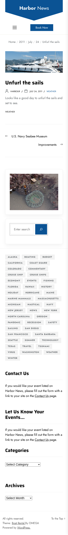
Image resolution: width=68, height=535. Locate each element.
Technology (50, 340)
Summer (30, 340)
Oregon (42, 316)
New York (50, 310)
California (15, 262)
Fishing (49, 280)
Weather (51, 91)
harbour (15, 91)
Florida (13, 286)
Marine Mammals (19, 298)
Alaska (12, 257)
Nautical (34, 304)
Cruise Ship (15, 274)
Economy (14, 280)
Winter (12, 358)
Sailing (13, 328)
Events (32, 280)
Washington (30, 352)
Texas (12, 346)
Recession (34, 322)
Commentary (37, 268)
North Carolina (19, 316)
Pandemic (14, 322)
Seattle (13, 340)
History (46, 286)
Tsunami (44, 346)
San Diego (32, 328)
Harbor (34, 8)
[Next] (51, 192)
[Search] (41, 229)
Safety (52, 322)
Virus (11, 352)
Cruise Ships (38, 274)
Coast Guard (38, 262)
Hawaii (29, 286)
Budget (47, 257)
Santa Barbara (45, 334)
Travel (26, 346)
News (33, 310)
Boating (30, 257)
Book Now (42, 28)
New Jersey (15, 310)
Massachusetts (48, 298)
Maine (50, 292)
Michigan (14, 304)
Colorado (14, 268)
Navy (50, 304)
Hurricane (32, 292)
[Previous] (17, 192)
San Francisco (18, 334)
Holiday (13, 292)
